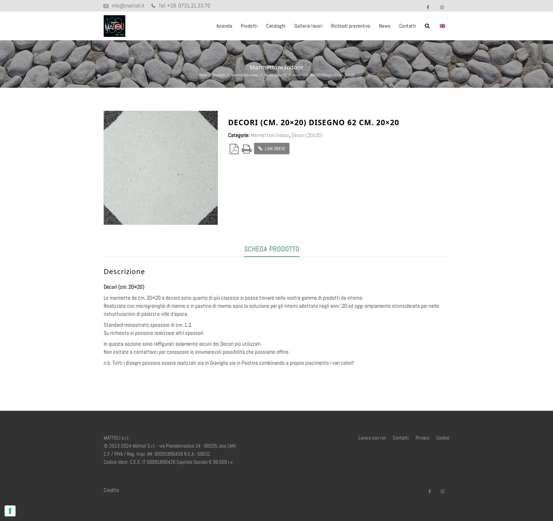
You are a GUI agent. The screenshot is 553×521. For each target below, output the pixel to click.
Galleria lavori (308, 25)
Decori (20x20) (275, 75)
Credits (111, 490)
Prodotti (249, 25)
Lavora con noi (372, 437)
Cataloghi (276, 25)
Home (203, 75)
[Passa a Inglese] (442, 26)
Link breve (274, 149)
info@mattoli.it (128, 5)
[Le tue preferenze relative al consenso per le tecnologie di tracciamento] (10, 510)
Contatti (407, 25)
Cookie (442, 437)
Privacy (422, 437)
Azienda (224, 25)
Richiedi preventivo (350, 25)
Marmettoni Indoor (245, 75)
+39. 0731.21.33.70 (188, 5)
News (385, 25)
